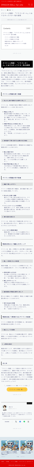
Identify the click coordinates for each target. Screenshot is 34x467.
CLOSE (28, 28)
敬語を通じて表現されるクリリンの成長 (15, 43)
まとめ (6, 45)
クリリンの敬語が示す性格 (12, 39)
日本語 (9, 10)
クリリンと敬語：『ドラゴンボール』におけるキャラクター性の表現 (16, 33)
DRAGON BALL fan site (12, 5)
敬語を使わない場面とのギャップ (14, 41)
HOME (2, 461)
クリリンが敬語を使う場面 (12, 37)
